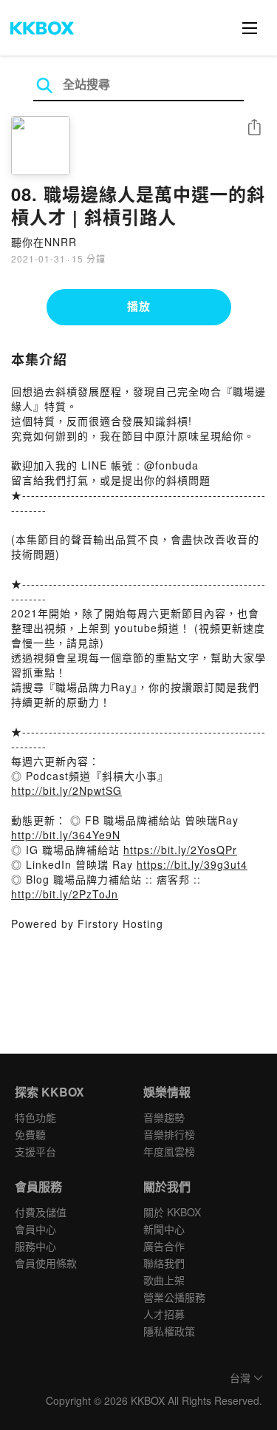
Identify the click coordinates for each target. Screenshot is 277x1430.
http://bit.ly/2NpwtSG (66, 790)
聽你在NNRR (44, 241)
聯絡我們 (164, 1263)
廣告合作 (164, 1245)
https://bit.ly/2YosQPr (180, 849)
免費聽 (30, 1134)
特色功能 (35, 1117)
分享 (254, 128)
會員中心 (35, 1228)
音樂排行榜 (169, 1134)
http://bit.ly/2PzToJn (64, 894)
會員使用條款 (46, 1263)
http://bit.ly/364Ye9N (65, 834)
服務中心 (35, 1245)
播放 (139, 306)
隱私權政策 (169, 1331)
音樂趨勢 (164, 1117)
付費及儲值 (40, 1211)
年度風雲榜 (169, 1151)
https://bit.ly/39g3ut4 (192, 864)
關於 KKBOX (172, 1211)
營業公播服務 (174, 1297)
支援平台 (35, 1151)
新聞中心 (164, 1228)
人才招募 (164, 1314)
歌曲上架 (164, 1280)
